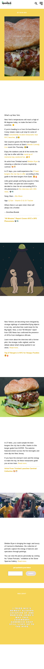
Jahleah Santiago (22, 36)
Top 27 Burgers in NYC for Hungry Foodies (21, 353)
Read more (14, 348)
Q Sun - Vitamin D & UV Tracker (20, 201)
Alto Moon (18, 196)
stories (22, 12)
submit (31, 573)
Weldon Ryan (33, 161)
